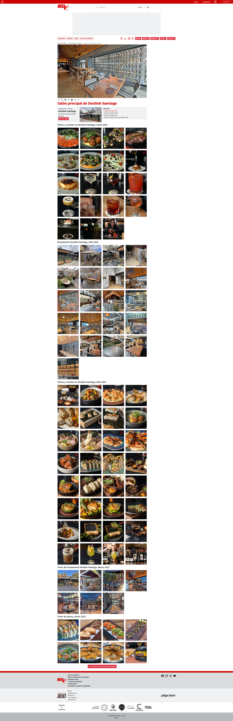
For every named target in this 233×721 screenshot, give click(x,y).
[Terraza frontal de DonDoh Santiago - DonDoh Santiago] (90, 255)
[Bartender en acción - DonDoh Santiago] (113, 554)
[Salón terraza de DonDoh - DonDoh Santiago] (113, 323)
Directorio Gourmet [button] (86, 38)
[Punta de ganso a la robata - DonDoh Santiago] (136, 508)
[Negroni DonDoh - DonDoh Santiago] (90, 206)
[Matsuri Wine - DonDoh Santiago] (90, 554)
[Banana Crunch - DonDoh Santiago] (136, 160)
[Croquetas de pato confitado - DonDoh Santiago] (136, 418)
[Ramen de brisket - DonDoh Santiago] (68, 440)
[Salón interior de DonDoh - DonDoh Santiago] (68, 323)
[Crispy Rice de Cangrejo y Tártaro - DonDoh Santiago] (90, 630)
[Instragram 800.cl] (215, 1)
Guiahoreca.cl (72, 693)
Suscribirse (226, 2)
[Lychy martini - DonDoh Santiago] (90, 183)
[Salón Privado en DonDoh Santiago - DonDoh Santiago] (113, 603)
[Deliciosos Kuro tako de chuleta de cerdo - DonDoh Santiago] (113, 138)
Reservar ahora (63, 118)
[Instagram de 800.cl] (166, 676)
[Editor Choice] (121, 38)
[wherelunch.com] (148, 707)
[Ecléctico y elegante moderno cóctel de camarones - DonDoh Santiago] (90, 395)
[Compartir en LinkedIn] (72, 100)
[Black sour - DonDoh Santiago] (68, 554)
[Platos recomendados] (125, 38)
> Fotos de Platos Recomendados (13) (115, 117)
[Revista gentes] (130, 707)
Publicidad (206, 2)
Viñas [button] (76, 38)
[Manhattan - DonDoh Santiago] (113, 183)
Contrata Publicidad (75, 681)
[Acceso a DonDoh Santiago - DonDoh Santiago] (113, 278)
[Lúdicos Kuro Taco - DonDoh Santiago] (136, 630)
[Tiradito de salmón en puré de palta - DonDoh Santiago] (113, 395)
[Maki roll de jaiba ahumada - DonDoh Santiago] (90, 463)
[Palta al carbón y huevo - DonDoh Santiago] (68, 508)
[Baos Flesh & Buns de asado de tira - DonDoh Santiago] (136, 463)
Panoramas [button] (61, 38)
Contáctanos (72, 684)
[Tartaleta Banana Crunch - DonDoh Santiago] (68, 531)
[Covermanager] (139, 707)
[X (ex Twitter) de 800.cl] (170, 676)
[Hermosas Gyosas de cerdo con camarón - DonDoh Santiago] (136, 395)
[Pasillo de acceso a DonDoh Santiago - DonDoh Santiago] (136, 255)
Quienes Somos (73, 679)
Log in (116, 718)
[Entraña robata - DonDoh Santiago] (136, 138)
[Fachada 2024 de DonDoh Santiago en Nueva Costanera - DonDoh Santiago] (68, 255)
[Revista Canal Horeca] (95, 707)
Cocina (163, 38)
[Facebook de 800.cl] (162, 676)
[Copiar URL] (78, 100)
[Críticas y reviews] (129, 38)
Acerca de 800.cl (73, 675)
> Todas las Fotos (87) (110, 111)
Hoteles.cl (71, 695)
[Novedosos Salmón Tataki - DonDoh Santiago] (68, 138)
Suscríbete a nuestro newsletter (79, 686)
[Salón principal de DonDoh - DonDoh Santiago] (136, 580)
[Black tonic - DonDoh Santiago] (136, 531)
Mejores (145, 38)
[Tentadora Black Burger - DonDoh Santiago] (136, 652)
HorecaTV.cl (72, 700)
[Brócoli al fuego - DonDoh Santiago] (90, 160)
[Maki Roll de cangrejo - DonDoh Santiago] (68, 630)
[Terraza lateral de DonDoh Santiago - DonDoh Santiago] (68, 278)
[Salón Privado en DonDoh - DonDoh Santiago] (68, 346)
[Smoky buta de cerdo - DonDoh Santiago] (68, 463)
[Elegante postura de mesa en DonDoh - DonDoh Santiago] (68, 395)
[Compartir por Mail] (62, 100)
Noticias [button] (70, 38)
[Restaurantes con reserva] (132, 38)
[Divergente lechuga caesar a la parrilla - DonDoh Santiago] (113, 160)
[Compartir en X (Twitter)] (68, 100)
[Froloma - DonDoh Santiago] (68, 228)
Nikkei (70, 109)
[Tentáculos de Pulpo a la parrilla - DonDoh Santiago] (68, 160)
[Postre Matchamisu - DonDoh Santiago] (90, 531)
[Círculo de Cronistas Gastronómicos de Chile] (104, 707)
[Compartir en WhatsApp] (75, 100)
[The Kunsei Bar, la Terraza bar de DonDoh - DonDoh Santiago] (90, 346)
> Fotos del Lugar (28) (110, 115)
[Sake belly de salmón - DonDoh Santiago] (90, 418)
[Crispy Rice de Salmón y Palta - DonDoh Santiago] (113, 630)
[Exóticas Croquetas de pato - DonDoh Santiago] (90, 138)
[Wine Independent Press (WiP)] (122, 707)
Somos (196, 2)
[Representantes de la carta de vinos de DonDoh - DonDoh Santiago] (136, 554)
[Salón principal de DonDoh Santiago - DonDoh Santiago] (136, 278)
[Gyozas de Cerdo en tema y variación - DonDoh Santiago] (90, 652)
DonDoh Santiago (62, 43)
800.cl (70, 691)
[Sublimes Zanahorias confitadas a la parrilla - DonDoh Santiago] (113, 440)
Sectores (171, 38)
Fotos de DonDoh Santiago (75, 43)
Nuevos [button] (138, 38)
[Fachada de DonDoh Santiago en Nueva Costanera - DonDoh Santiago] (68, 580)
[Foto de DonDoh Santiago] (136, 183)
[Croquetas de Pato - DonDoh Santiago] (68, 652)
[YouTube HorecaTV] (174, 676)
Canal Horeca (72, 697)
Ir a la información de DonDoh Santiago (102, 666)
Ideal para (154, 38)
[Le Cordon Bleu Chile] (113, 707)
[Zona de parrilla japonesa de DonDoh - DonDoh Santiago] (113, 300)
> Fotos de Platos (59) (110, 113)
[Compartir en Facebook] (65, 100)
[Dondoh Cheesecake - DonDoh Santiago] (68, 183)
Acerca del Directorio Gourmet (78, 677)
